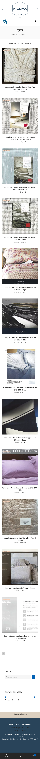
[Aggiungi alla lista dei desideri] (36, 50)
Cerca (8, 671)
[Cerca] (33, 677)
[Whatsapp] (5, 21)
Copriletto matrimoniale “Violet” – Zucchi (20, 588)
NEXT (10, 653)
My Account (6, 756)
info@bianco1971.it (20, 731)
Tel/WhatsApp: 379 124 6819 (20, 728)
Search (20, 756)
